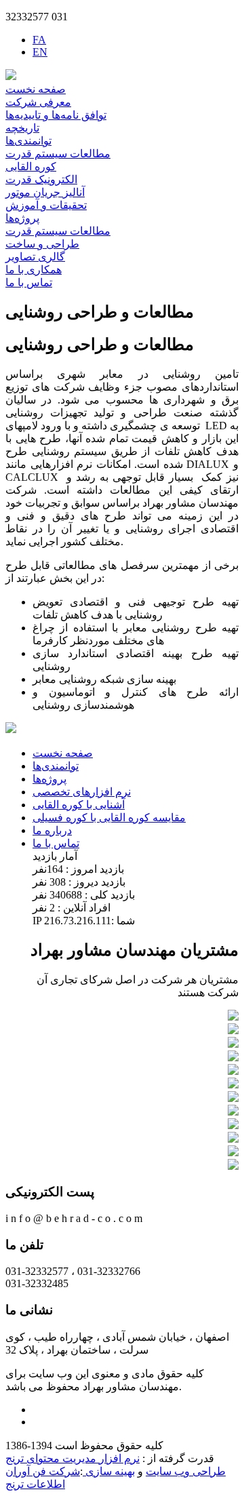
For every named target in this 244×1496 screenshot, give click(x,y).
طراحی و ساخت (42, 244)
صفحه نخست (35, 89)
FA (39, 39)
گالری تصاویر (35, 256)
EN (40, 52)
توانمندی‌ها (28, 140)
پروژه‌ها (22, 218)
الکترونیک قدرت (41, 179)
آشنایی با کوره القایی (79, 804)
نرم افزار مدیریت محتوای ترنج (72, 1458)
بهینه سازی (109, 1471)
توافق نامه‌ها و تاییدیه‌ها (55, 115)
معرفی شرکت (38, 102)
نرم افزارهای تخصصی (82, 792)
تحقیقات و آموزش (46, 205)
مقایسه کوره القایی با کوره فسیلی (109, 817)
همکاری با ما (33, 269)
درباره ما (52, 830)
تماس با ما (28, 282)
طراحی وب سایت (186, 1471)
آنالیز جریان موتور (45, 192)
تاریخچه (22, 128)
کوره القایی (30, 166)
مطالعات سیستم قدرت (57, 153)
